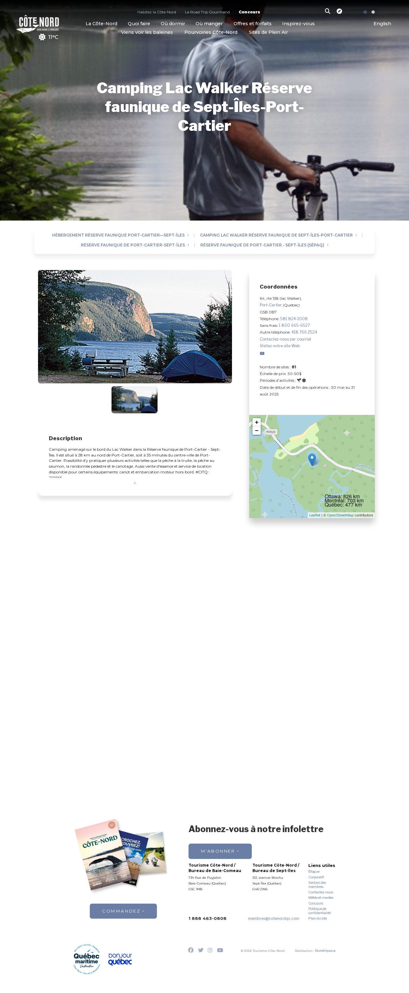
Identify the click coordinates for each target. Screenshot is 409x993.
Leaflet (314, 515)
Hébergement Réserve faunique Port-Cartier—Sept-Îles (118, 235)
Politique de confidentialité (319, 911)
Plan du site (317, 919)
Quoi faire (139, 23)
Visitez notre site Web (280, 345)
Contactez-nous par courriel (285, 339)
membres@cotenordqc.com (273, 918)
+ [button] (257, 422)
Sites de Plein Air (268, 32)
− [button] (257, 430)
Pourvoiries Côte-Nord (210, 32)
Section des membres (317, 885)
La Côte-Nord (101, 23)
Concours (249, 13)
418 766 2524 (304, 332)
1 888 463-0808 (208, 918)
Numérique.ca (325, 950)
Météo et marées (320, 898)
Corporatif (316, 877)
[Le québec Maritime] (86, 959)
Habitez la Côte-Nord (156, 13)
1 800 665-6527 (294, 325)
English (382, 23)
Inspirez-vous (298, 23)
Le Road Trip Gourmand (207, 13)
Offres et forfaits (253, 23)
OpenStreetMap (340, 515)
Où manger (209, 23)
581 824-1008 (294, 318)
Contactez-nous (320, 892)
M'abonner (218, 851)
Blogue (314, 872)
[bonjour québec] (120, 959)
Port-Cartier (271, 305)
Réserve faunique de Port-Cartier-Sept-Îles (133, 245)
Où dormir (173, 23)
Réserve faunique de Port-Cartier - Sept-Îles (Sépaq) (262, 245)
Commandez (121, 911)
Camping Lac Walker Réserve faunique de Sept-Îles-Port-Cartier (276, 235)
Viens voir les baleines (147, 32)
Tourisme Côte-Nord (37, 23)
